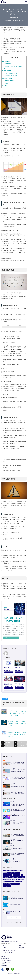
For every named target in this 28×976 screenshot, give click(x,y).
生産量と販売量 (9, 80)
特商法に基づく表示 (5, 962)
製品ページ (21, 945)
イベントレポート (7, 886)
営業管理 (5, 872)
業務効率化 (22, 877)
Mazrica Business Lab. (16, 27)
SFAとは (4, 947)
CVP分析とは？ (6, 61)
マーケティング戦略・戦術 (9, 870)
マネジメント (6, 877)
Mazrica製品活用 (17, 881)
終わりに (4, 86)
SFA (13, 879)
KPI (22, 875)
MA (19, 875)
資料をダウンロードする (11, 638)
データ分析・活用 (14, 17)
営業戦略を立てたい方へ (8, 952)
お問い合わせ (4, 965)
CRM (11, 881)
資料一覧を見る (14, 917)
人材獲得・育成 (6, 883)
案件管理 (12, 877)
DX (16, 879)
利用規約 (3, 963)
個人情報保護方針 (5, 958)
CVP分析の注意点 (7, 78)
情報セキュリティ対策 (6, 960)
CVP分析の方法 (6, 71)
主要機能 (21, 949)
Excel (17, 877)
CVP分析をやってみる (11, 76)
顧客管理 (15, 875)
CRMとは (5, 949)
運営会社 (3, 956)
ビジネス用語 (21, 879)
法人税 (7, 83)
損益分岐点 (8, 63)
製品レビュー (6, 881)
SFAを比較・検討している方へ (9, 950)
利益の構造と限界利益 (11, 73)
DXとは (4, 945)
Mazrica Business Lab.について (8, 955)
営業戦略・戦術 (19, 870)
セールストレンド (15, 883)
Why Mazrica (22, 947)
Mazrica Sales (5, 27)
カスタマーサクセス (7, 875)
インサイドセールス (15, 872)
